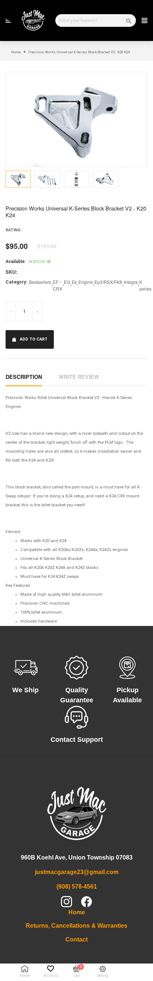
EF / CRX (57, 285)
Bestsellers (40, 282)
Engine (85, 282)
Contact (76, 939)
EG (67, 282)
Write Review (79, 376)
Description (24, 376)
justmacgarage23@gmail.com (76, 872)
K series (145, 285)
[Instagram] (66, 901)
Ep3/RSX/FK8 (108, 282)
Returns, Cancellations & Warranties (76, 926)
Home (76, 912)
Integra (131, 282)
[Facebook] (86, 901)
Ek (74, 282)
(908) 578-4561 (76, 886)
